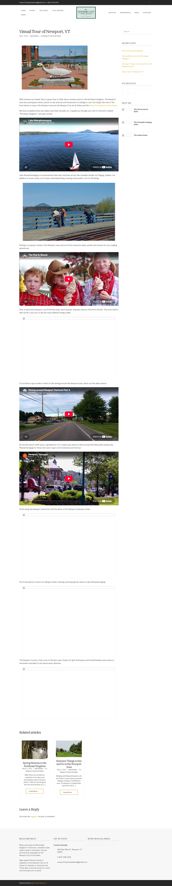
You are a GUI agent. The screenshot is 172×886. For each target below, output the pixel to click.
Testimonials (125, 12)
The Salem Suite (141, 135)
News (137, 12)
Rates (23, 15)
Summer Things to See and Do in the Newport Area (69, 764)
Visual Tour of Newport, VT (133, 72)
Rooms (32, 10)
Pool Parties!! (58, 10)
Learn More (33, 791)
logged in (34, 816)
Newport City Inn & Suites (52, 36)
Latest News (34, 36)
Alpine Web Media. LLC (39, 883)
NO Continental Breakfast (132, 51)
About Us (112, 12)
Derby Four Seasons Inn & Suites (103, 105)
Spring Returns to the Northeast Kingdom (34, 764)
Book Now (147, 12)
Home (23, 10)
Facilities (44, 10)
